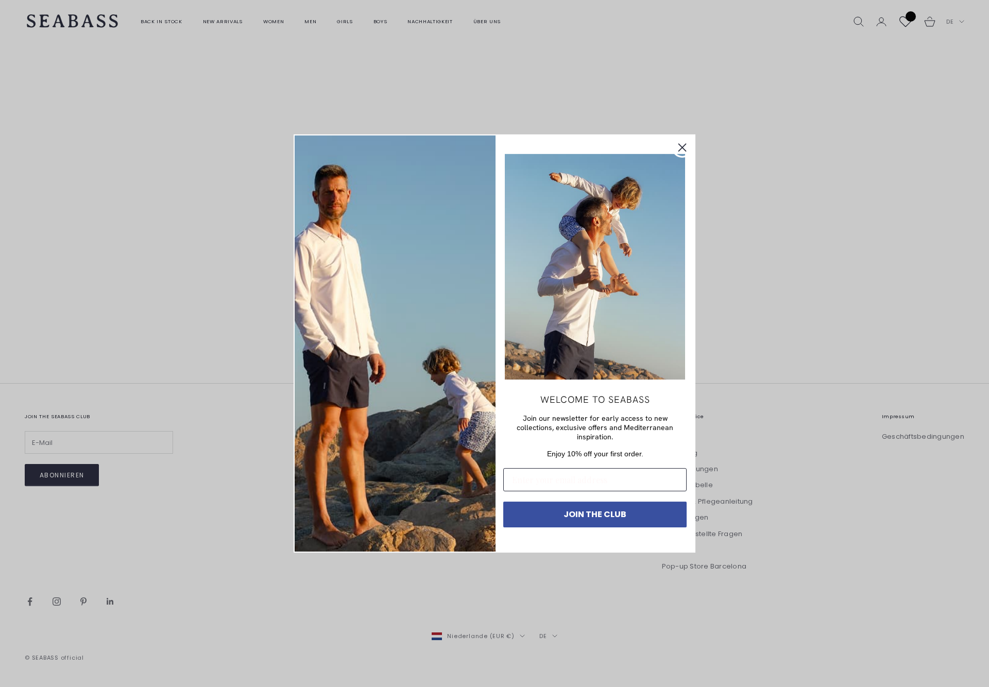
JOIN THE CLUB (595, 514)
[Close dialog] (682, 148)
